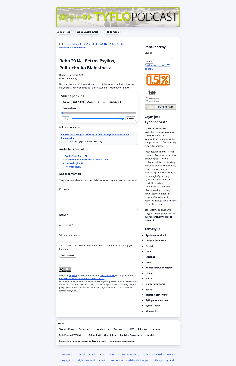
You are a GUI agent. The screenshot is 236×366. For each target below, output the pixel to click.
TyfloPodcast (62, 8)
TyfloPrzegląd (153, 305)
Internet (150, 256)
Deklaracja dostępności (122, 340)
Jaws (148, 262)
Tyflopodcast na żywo (157, 300)
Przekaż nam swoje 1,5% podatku (157, 67)
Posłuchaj (84, 329)
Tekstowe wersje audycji (151, 329)
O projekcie (110, 335)
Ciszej (65, 119)
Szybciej (102, 102)
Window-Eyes (153, 311)
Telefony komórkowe (157, 294)
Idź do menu (112, 31)
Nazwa (63, 214)
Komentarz (66, 189)
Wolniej (90, 102)
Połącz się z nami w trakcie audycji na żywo (82, 340)
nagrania (73, 275)
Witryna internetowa (70, 235)
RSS (132, 329)
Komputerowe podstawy (159, 267)
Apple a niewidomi (156, 235)
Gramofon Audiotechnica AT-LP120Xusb (86, 159)
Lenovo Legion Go (74, 163)
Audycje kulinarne (156, 240)
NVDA (149, 278)
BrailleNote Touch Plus (77, 156)
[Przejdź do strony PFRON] (161, 100)
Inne (148, 251)
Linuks (149, 273)
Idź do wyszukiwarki (88, 31)
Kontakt (151, 335)
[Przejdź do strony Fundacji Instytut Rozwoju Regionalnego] (161, 92)
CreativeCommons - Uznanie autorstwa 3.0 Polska (81, 278)
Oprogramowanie (155, 283)
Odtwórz (66, 102)
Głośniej (130, 119)
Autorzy (118, 329)
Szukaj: (148, 52)
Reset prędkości (69, 108)
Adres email (66, 225)
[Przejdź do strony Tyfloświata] (161, 107)
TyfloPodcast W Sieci (70, 335)
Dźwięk (150, 246)
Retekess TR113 (73, 166)
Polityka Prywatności (131, 335)
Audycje (101, 329)
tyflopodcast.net (107, 275)
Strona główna (67, 329)
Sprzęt (90, 44)
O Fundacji (95, 335)
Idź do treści (63, 31)
